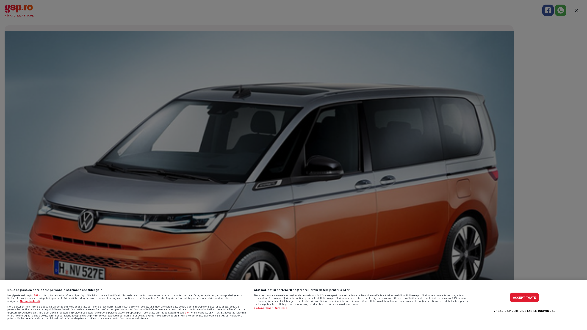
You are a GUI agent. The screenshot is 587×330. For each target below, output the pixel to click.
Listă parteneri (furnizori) (270, 308)
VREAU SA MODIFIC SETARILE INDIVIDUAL (524, 311)
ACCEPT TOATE (524, 297)
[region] (293, 305)
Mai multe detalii (30, 301)
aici (187, 312)
